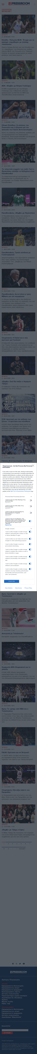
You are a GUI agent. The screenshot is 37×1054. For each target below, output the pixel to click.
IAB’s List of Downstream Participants (20, 491)
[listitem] (18, 496)
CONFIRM (11, 581)
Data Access (18, 588)
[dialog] (18, 527)
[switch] (30, 500)
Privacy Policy (28, 588)
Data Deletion (8, 588)
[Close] (33, 466)
